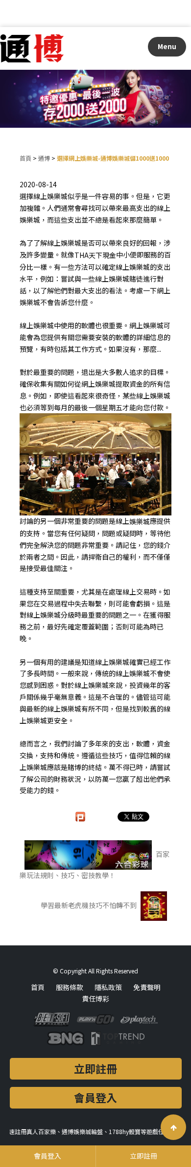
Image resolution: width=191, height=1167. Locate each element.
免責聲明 (147, 987)
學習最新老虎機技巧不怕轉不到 (89, 905)
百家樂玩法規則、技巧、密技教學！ (94, 864)
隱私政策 (108, 987)
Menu (167, 46)
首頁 (25, 158)
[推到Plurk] (85, 817)
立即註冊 (95, 1068)
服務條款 (69, 987)
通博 (44, 158)
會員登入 (95, 1097)
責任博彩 (95, 998)
